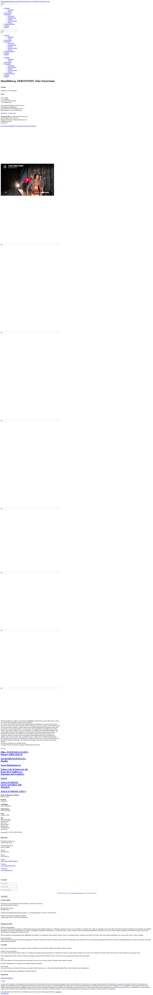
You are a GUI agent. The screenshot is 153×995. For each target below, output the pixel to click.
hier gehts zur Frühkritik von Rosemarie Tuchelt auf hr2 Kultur (18, 126)
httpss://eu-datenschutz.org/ (122, 987)
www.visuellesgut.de (6, 870)
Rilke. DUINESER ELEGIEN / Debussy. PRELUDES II (15, 753)
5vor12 (4, 778)
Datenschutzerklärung (7, 978)
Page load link (5, 993)
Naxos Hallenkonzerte (11, 765)
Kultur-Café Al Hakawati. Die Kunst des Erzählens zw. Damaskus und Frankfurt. (14, 771)
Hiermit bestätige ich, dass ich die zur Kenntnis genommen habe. (77, 893)
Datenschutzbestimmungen (78, 893)
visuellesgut (58, 992)
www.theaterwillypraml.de (8, 865)
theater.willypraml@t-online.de (9, 861)
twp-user (3, 832)
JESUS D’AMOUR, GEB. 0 (13, 791)
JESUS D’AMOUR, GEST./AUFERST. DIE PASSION (11, 784)
